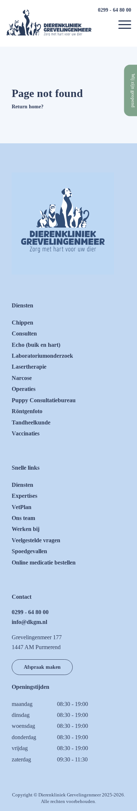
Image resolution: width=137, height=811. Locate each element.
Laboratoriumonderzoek (42, 356)
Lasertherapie (29, 367)
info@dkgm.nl (29, 622)
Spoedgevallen (29, 551)
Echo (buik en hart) (36, 345)
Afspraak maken (42, 667)
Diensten (22, 485)
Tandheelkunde (31, 422)
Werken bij (25, 529)
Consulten (24, 333)
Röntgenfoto (27, 411)
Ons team (23, 518)
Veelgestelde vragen (36, 540)
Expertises (24, 496)
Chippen (22, 322)
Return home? (27, 106)
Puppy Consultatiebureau (44, 400)
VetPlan (21, 507)
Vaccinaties (25, 433)
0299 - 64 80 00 (114, 10)
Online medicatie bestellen (44, 562)
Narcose (22, 378)
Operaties (23, 389)
